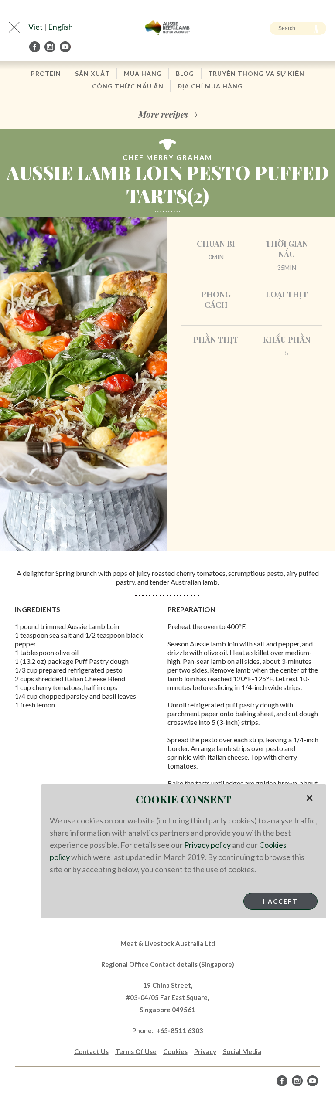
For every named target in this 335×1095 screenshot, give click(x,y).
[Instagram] (50, 46)
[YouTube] (66, 46)
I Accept (280, 901)
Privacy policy (207, 845)
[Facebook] (35, 46)
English (60, 26)
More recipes (163, 114)
